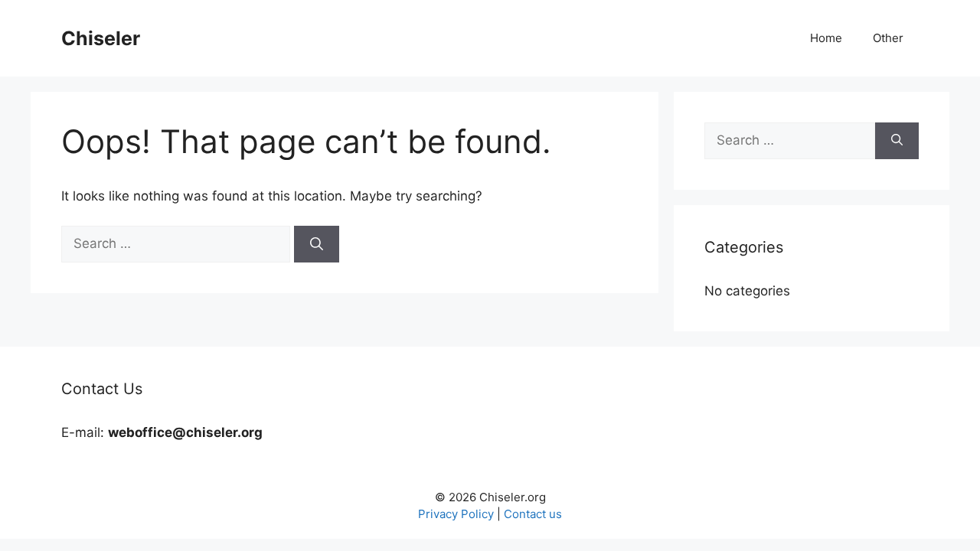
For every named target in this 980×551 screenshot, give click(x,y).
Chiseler (100, 38)
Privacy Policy (456, 514)
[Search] (316, 244)
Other (888, 38)
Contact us (533, 514)
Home (826, 38)
